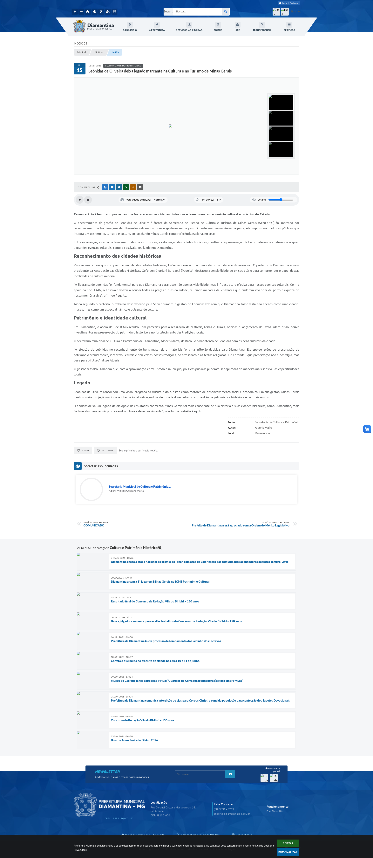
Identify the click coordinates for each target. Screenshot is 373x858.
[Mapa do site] (108, 12)
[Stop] (88, 200)
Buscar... (168, 11)
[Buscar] (225, 11)
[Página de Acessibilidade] (114, 12)
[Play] (80, 200)
